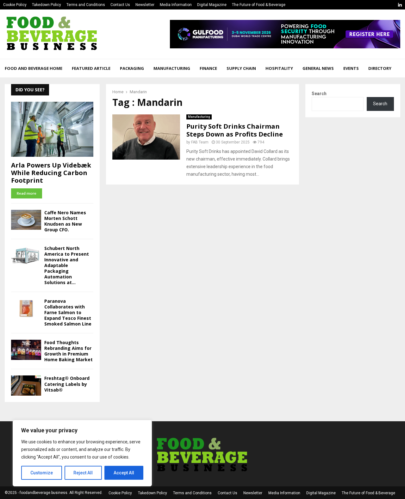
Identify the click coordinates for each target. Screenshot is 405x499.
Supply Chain (241, 68)
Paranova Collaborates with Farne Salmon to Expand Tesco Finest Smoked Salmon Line (67, 312)
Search (319, 93)
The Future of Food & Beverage (258, 5)
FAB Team (200, 142)
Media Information (176, 5)
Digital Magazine (212, 5)
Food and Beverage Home (33, 68)
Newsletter (144, 5)
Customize (41, 472)
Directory (379, 68)
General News (318, 68)
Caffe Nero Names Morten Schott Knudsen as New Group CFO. (65, 221)
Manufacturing (171, 68)
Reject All (83, 472)
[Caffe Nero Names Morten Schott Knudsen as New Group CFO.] (26, 220)
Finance (208, 68)
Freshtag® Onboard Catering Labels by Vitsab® (67, 384)
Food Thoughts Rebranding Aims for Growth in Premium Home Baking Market (68, 350)
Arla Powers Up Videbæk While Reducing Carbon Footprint (51, 173)
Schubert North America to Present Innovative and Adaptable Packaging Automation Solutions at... (66, 265)
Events (351, 68)
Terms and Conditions (85, 5)
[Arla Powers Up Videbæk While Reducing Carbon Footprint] (52, 129)
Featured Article (91, 68)
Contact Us (120, 5)
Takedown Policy (46, 5)
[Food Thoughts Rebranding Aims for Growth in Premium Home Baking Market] (26, 350)
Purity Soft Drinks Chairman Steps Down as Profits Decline (234, 130)
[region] (82, 453)
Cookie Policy (15, 5)
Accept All (124, 472)
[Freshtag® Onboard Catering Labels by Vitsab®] (26, 385)
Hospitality (279, 68)
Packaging (132, 68)
